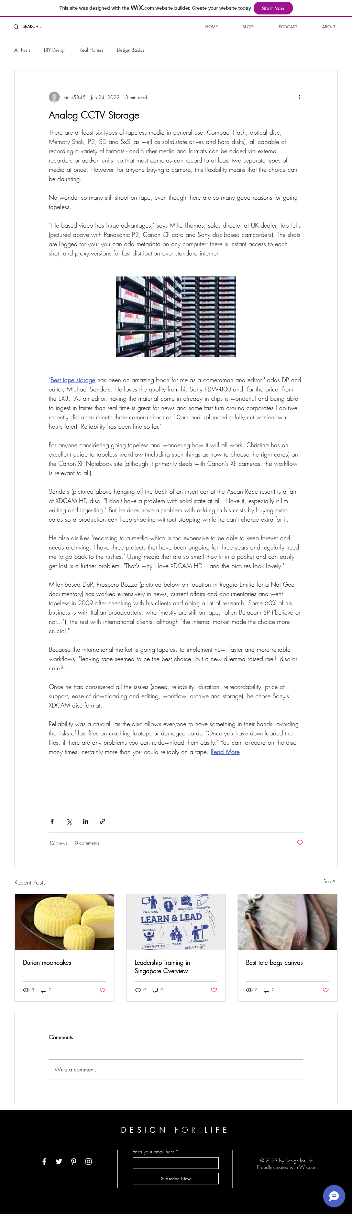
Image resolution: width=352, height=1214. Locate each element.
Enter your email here (153, 1151)
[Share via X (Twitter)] (69, 821)
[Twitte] (59, 1161)
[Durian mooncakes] (64, 922)
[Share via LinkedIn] (85, 821)
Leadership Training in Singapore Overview (162, 966)
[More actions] (299, 97)
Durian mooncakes (47, 962)
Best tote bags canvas (274, 962)
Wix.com (308, 1167)
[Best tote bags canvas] (287, 922)
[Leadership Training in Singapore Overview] (176, 922)
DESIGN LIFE (176, 1130)
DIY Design (55, 49)
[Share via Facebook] (52, 821)
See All (330, 881)
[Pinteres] (73, 1161)
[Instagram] (88, 1161)
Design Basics (130, 49)
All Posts (22, 49)
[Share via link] (102, 821)
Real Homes (91, 49)
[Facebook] (44, 1161)
